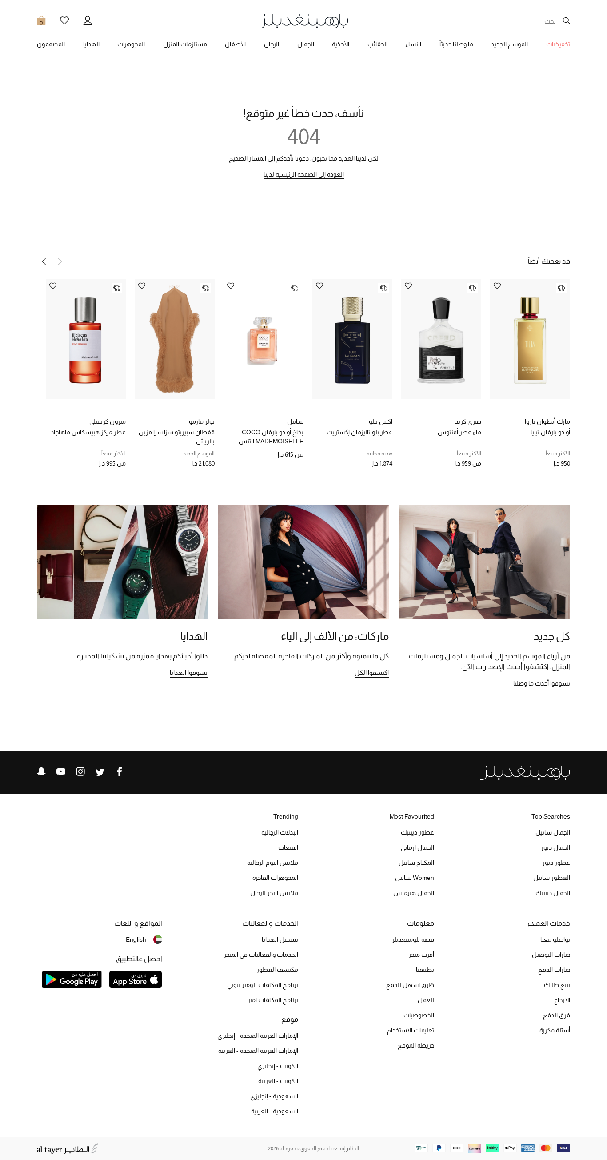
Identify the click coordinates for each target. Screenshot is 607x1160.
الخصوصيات (418, 1015)
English (136, 939)
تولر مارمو (202, 421)
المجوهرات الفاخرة (275, 877)
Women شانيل (414, 877)
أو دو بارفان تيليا (550, 432)
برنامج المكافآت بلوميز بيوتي (262, 984)
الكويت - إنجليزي (277, 1065)
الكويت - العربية (278, 1080)
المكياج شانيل (416, 862)
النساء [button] (413, 44)
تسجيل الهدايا (280, 939)
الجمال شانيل (552, 832)
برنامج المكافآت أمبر (273, 999)
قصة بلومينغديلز (413, 939)
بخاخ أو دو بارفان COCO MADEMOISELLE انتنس (271, 437)
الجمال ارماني (417, 847)
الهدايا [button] (91, 44)
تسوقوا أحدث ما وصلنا (541, 683)
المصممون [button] (51, 44)
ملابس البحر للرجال (274, 892)
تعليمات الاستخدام (410, 1030)
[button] (44, 261)
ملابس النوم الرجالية (272, 862)
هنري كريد (468, 421)
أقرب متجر (421, 954)
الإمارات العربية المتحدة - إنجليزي (257, 1035)
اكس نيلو (380, 421)
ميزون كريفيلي (107, 421)
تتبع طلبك (557, 984)
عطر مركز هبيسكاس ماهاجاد (88, 432)
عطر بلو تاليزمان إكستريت (359, 432)
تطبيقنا (425, 969)
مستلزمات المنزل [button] (185, 44)
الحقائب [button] (377, 44)
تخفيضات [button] (558, 44)
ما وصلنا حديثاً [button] (456, 44)
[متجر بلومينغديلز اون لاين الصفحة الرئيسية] (303, 20)
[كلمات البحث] (566, 21)
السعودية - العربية (274, 1111)
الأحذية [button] (340, 44)
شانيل (295, 421)
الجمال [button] (305, 44)
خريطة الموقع (416, 1045)
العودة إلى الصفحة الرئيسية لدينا (304, 174)
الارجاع (562, 999)
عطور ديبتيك (417, 832)
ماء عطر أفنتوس (459, 432)
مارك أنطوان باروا (547, 421)
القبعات (288, 847)
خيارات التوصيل (551, 954)
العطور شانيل (551, 877)
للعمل (426, 999)
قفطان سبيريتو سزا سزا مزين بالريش (177, 437)
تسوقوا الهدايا (189, 672)
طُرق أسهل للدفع (410, 984)
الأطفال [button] (235, 44)
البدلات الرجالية (279, 832)
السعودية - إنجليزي (274, 1096)
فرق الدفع (556, 1015)
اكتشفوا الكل (372, 672)
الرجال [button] (271, 44)
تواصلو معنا (555, 939)
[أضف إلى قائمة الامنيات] (497, 286)
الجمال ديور (555, 847)
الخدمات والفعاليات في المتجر (261, 954)
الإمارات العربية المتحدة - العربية (258, 1050)
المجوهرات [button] (131, 44)
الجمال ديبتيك (552, 892)
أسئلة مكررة (554, 1030)
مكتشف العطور (277, 969)
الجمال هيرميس (413, 892)
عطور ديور (556, 862)
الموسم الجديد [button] (509, 44)
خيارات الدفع (554, 969)
